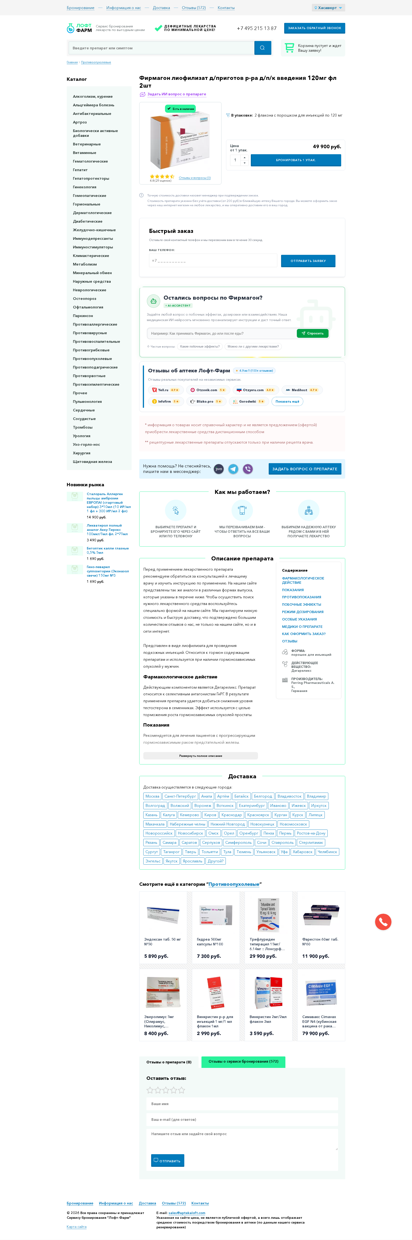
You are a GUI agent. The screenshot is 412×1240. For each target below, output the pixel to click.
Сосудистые (84, 418)
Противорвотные (89, 375)
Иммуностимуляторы (93, 247)
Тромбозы (83, 427)
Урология (81, 435)
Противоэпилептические (96, 384)
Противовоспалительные (96, 341)
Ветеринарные (87, 144)
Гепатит (80, 169)
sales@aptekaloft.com (187, 1213)
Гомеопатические (89, 195)
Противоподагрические (95, 367)
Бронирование (80, 7)
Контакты (226, 7)
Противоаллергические (95, 324)
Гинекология (84, 186)
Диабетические (88, 221)
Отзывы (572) (194, 7)
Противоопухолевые (96, 62)
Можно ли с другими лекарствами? (253, 346)
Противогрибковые (91, 350)
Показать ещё (287, 401)
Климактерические (91, 255)
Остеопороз (84, 298)
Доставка (161, 7)
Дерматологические (92, 212)
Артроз (80, 122)
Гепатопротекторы (91, 178)
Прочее (80, 392)
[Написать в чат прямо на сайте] (219, 469)
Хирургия (81, 453)
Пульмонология (87, 401)
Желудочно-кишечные (94, 229)
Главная (72, 62)
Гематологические (90, 161)
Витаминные (84, 152)
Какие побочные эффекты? (200, 346)
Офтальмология (88, 307)
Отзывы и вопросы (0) (195, 177)
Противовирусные (90, 332)
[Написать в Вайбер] (248, 469)
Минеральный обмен (92, 272)
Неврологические (89, 289)
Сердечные (84, 410)
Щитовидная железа (92, 461)
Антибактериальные (92, 113)
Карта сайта (77, 1227)
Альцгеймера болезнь (93, 104)
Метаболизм (85, 264)
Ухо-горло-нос (86, 444)
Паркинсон (83, 315)
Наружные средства (92, 281)
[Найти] (262, 48)
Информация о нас (123, 7)
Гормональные (86, 204)
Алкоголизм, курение (93, 96)
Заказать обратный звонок (314, 28)
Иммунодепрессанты (93, 238)
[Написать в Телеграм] (233, 469)
